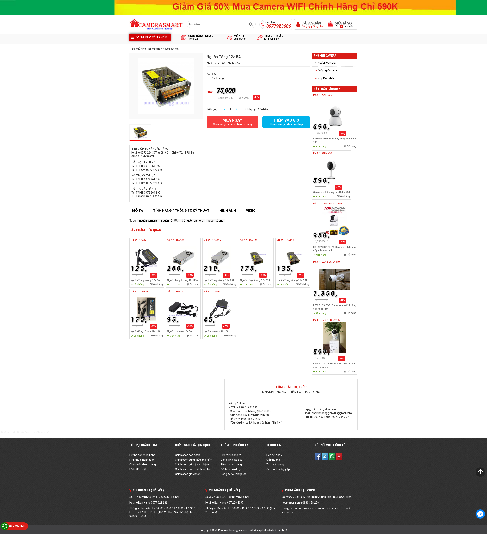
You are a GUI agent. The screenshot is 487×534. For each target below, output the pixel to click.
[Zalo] (325, 456)
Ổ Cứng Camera (327, 70)
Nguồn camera (171, 48)
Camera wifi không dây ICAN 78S (331, 192)
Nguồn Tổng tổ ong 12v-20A (219, 280)
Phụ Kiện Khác (326, 78)
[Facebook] (318, 456)
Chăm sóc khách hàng (142, 464)
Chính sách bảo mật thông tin (192, 469)
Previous (123, 86)
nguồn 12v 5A (169, 220)
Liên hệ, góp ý (274, 454)
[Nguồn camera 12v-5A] (183, 309)
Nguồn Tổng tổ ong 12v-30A (182, 280)
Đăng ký (306, 26)
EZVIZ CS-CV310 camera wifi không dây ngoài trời (334, 307)
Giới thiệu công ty (231, 454)
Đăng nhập (318, 26)
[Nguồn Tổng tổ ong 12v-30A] (183, 258)
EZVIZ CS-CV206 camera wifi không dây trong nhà (334, 365)
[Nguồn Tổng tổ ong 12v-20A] (220, 258)
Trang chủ (134, 48)
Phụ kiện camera (151, 48)
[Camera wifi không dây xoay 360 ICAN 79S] (334, 112)
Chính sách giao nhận (188, 474)
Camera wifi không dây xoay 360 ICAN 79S (334, 140)
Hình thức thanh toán (141, 459)
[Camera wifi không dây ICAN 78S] (331, 168)
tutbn (14, 432)
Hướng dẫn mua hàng (142, 454)
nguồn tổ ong (215, 220)
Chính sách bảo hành (187, 454)
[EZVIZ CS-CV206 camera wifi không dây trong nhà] (334, 337)
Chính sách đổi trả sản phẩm (192, 464)
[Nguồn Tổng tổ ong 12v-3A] (147, 258)
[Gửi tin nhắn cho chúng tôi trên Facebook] (480, 514)
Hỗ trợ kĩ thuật (137, 469)
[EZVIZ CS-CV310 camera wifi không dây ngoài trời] (334, 279)
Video (251, 210)
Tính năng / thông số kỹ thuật (181, 210)
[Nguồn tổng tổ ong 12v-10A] (147, 309)
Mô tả (137, 210)
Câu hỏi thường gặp (278, 469)
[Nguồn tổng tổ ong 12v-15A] (256, 258)
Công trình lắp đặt (231, 459)
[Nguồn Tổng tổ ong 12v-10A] (293, 258)
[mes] (332, 456)
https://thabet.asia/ (40, 432)
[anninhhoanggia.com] (243, 7)
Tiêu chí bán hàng (231, 464)
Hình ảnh (228, 210)
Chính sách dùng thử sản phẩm (193, 459)
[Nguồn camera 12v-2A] (220, 309)
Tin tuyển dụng (275, 464)
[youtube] (339, 456)
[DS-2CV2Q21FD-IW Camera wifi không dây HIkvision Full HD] (334, 220)
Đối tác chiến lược (231, 469)
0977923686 (17, 526)
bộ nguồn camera (192, 220)
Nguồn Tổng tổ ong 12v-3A (145, 280)
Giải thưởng (273, 459)
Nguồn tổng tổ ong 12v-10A (146, 331)
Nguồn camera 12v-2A (216, 331)
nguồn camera (148, 220)
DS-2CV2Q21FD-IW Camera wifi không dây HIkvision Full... (334, 249)
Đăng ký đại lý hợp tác (233, 474)
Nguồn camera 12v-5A (179, 331)
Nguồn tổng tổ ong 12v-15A (255, 280)
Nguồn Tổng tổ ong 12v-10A (292, 280)
